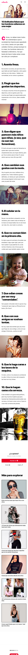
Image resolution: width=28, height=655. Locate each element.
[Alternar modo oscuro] (25, 2)
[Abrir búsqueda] (21, 2)
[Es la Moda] (5, 2)
